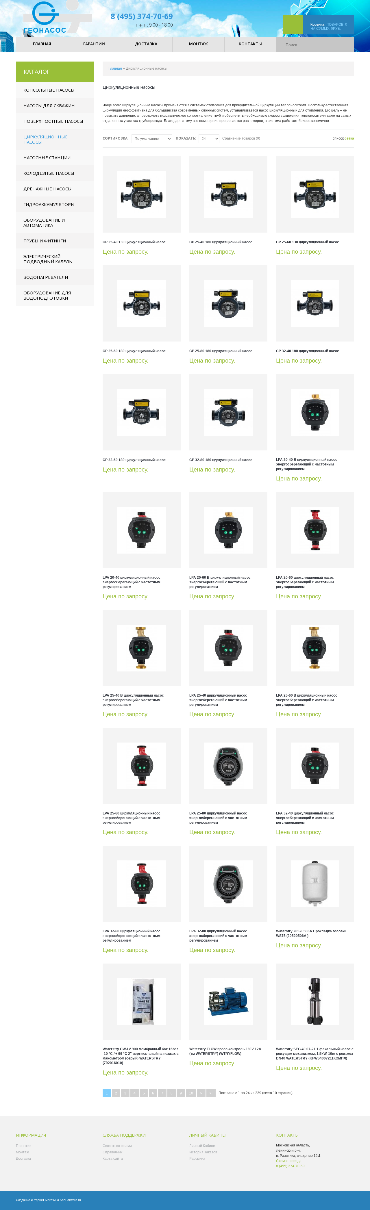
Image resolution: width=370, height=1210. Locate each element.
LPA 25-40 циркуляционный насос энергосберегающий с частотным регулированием (218, 700)
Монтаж (22, 1152)
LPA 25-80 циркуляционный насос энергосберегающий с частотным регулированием (218, 818)
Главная (115, 68)
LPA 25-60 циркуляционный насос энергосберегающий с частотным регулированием (131, 818)
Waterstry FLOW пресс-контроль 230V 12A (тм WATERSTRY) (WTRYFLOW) (225, 1051)
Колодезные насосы (48, 173)
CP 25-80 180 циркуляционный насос (220, 351)
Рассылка (197, 1159)
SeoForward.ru (70, 1200)
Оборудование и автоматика (44, 222)
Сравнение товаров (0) (241, 138)
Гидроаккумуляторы (49, 204)
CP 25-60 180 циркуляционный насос (134, 351)
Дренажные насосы (47, 189)
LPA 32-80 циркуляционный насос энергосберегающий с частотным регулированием (218, 935)
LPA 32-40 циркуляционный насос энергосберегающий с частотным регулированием (305, 818)
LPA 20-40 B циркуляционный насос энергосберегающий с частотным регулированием (306, 464)
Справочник (112, 1152)
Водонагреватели (45, 277)
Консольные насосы (49, 90)
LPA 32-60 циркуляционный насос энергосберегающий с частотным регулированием (131, 935)
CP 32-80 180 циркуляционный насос (220, 460)
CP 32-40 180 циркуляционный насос (307, 351)
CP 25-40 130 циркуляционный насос (134, 242)
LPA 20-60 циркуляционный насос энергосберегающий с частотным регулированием (305, 582)
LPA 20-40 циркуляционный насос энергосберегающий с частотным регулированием (131, 582)
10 (191, 1093)
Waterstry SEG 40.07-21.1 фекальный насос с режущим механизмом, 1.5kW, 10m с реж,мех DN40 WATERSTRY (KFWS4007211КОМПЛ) (315, 1053)
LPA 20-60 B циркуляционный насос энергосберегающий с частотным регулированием (220, 582)
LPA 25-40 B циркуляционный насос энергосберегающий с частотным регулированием (133, 700)
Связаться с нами (117, 1146)
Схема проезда (288, 1161)
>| (211, 1093)
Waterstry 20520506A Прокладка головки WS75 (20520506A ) (311, 933)
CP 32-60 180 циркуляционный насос (134, 460)
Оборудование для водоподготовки (47, 295)
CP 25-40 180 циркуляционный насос (220, 242)
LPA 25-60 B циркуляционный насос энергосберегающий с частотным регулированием (306, 700)
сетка (349, 138)
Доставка (23, 1159)
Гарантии (24, 1146)
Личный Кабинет (203, 1146)
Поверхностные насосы (53, 121)
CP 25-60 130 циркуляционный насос (307, 242)
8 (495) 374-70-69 (142, 16)
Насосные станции (47, 157)
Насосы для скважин (49, 105)
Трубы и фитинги (44, 241)
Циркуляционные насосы (45, 139)
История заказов (203, 1152)
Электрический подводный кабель (47, 258)
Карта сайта (113, 1159)
